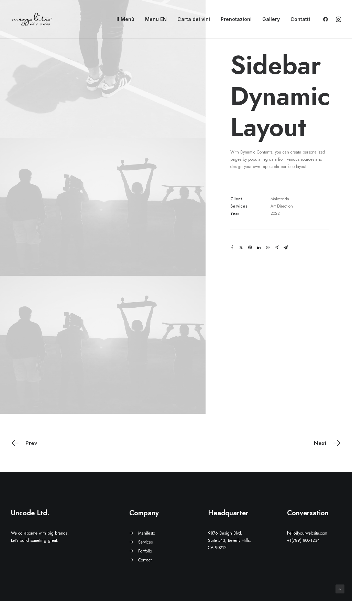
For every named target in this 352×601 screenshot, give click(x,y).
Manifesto (146, 533)
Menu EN (156, 19)
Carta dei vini (193, 19)
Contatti (300, 19)
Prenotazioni (236, 19)
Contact (145, 560)
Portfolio (145, 551)
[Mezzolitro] (32, 19)
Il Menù (125, 19)
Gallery (271, 19)
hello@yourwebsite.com (307, 533)
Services (145, 542)
